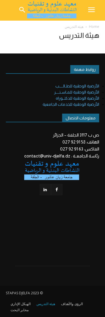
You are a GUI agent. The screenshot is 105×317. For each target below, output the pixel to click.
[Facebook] (56, 189)
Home (94, 26)
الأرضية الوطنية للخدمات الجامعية (71, 104)
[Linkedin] (45, 189)
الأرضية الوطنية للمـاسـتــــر (76, 92)
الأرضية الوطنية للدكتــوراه (77, 98)
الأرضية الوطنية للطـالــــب (77, 86)
